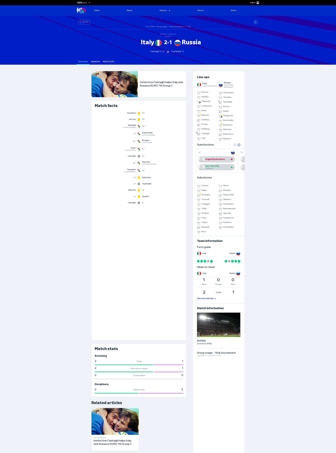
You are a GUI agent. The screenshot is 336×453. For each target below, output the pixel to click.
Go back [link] (85, 22)
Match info (108, 62)
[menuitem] (107, 10)
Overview (83, 62)
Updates (95, 62)
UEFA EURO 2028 (81, 10)
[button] (165, 10)
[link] (96, 10)
